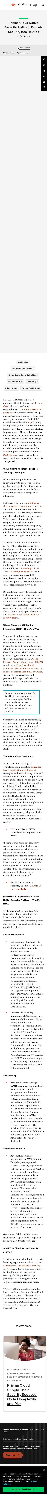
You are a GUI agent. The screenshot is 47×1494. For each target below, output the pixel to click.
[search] (41, 5)
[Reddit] (44, 76)
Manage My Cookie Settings (23, 1489)
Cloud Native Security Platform (22, 375)
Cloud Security (15, 382)
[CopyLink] (44, 87)
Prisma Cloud (11, 388)
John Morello (24, 48)
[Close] (44, 1470)
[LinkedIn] (44, 71)
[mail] (44, 82)
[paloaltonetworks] (19, 5)
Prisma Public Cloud (31, 388)
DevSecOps (23, 362)
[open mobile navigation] (5, 5)
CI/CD (31, 422)
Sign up (10, 1455)
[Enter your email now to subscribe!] (23, 1441)
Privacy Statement (30, 1448)
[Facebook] (44, 59)
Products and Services (23, 368)
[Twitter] (44, 65)
